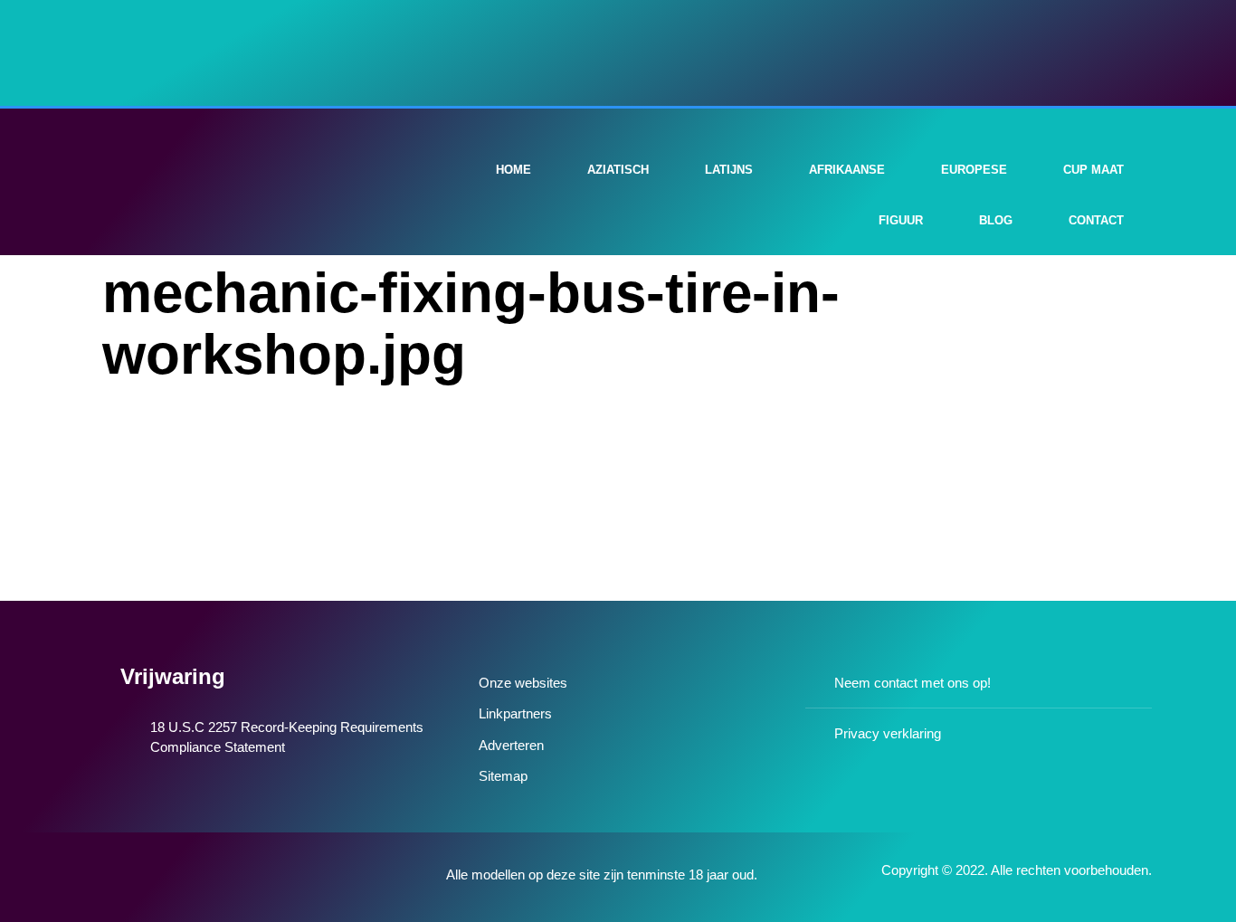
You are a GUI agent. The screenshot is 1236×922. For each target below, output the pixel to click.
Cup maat (1093, 169)
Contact (1096, 220)
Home (513, 169)
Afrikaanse (847, 169)
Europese (974, 169)
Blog (996, 220)
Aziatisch (618, 169)
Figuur (901, 220)
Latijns (729, 169)
